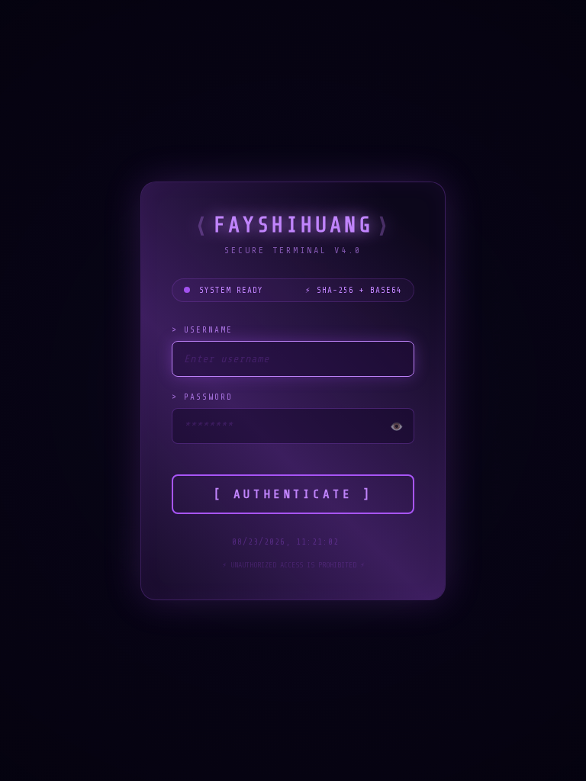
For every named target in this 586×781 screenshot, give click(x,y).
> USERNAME (202, 330)
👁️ (396, 426)
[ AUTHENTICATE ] (293, 494)
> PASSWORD (202, 397)
